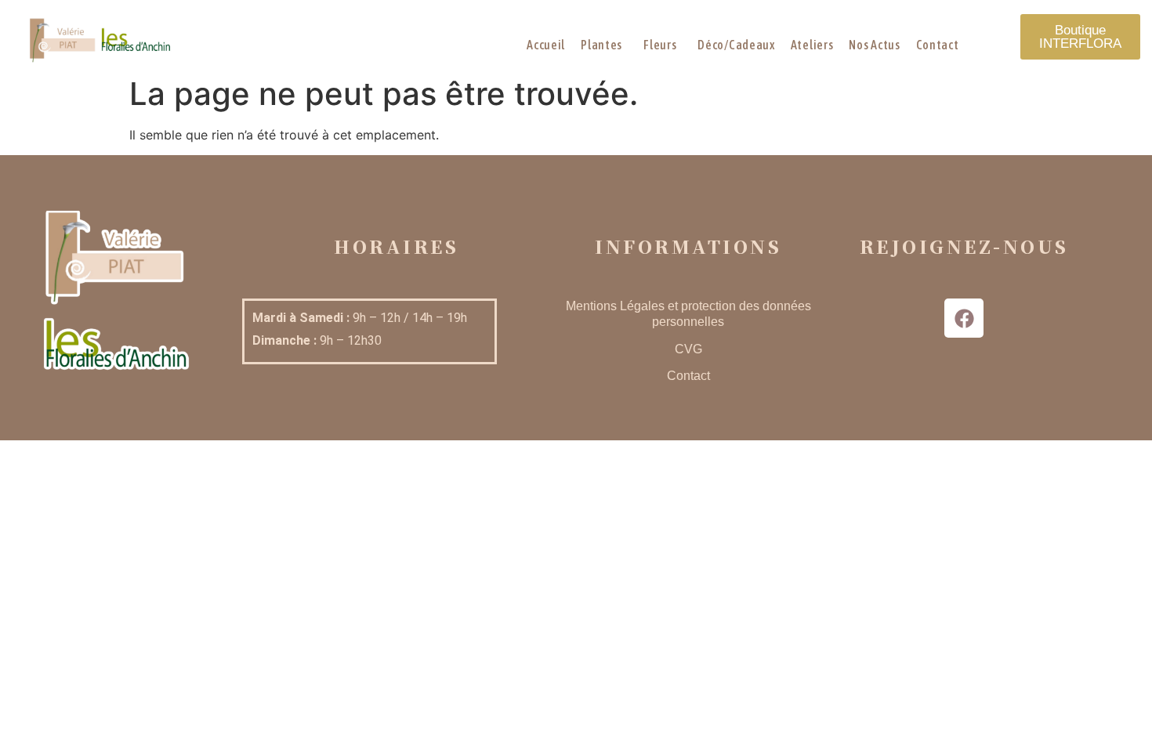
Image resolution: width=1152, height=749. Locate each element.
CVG (688, 349)
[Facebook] (964, 318)
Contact (688, 375)
